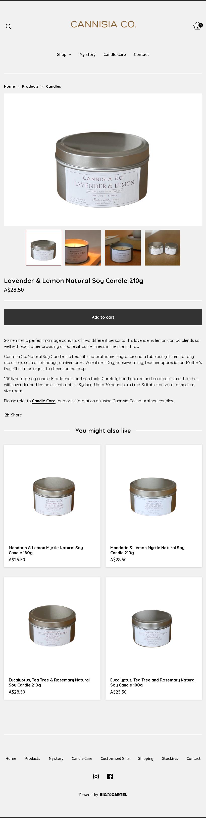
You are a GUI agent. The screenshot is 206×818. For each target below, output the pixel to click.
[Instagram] (95, 776)
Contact (141, 54)
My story (87, 54)
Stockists (170, 758)
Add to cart (103, 317)
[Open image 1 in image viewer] (103, 159)
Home (9, 86)
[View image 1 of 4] (44, 248)
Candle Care (115, 54)
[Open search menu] (8, 25)
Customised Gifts (115, 758)
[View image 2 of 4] (83, 248)
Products (30, 86)
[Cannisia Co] (103, 26)
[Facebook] (110, 776)
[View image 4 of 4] (162, 248)
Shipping (145, 758)
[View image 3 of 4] (123, 248)
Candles (53, 86)
